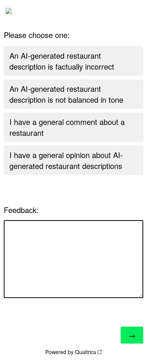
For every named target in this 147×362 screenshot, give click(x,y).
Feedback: (21, 209)
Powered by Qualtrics (70, 352)
